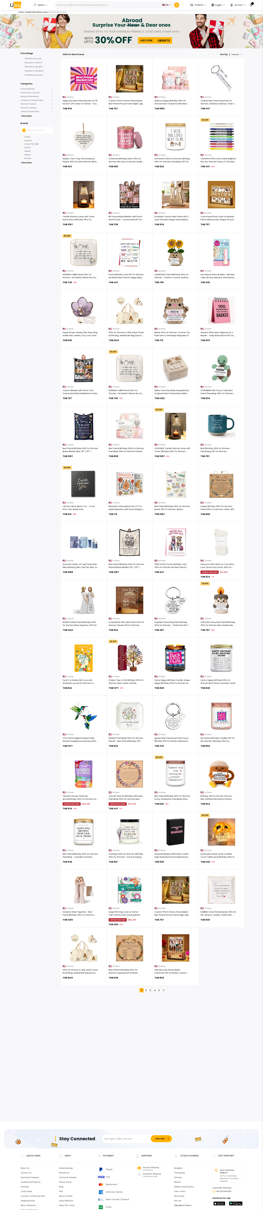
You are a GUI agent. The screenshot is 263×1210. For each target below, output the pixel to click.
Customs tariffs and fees (33, 1196)
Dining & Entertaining (30, 96)
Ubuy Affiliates (66, 1200)
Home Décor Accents (30, 92)
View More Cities (182, 1205)
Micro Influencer (28, 1205)
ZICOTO (27, 147)
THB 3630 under (32, 58)
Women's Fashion (28, 104)
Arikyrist (27, 155)
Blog (61, 1186)
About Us (25, 1168)
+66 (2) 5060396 (223, 1191)
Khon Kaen (179, 1196)
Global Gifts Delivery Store (37, 12)
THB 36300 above (33, 75)
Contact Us (26, 1172)
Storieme (28, 140)
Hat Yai (177, 1200)
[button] (237, 5)
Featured (235, 54)
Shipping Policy (28, 1200)
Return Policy (65, 1182)
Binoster (27, 158)
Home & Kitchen (28, 89)
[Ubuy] (15, 5)
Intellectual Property (31, 1182)
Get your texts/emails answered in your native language (229, 1178)
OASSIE (27, 137)
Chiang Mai (179, 1172)
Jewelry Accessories (30, 111)
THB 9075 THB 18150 (33, 67)
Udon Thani (179, 1191)
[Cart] (251, 5)
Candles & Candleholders (32, 100)
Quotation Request (30, 1177)
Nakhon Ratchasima (184, 1186)
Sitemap (25, 1186)
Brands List (64, 1172)
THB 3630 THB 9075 (33, 63)
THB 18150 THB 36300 (34, 71)
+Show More (26, 116)
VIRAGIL (27, 151)
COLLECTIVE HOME (31, 144)
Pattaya (178, 1177)
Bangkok (178, 1168)
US (167, 5)
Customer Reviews (67, 1177)
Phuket (177, 1182)
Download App (66, 1168)
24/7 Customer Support (227, 1171)
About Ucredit (65, 1196)
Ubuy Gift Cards (66, 1205)
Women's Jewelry (28, 107)
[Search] (176, 5)
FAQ (61, 1191)
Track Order (26, 1191)
